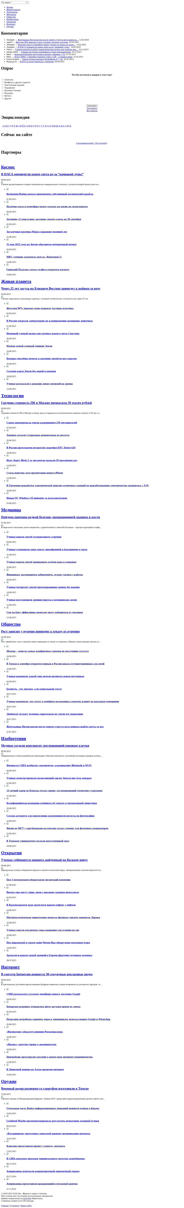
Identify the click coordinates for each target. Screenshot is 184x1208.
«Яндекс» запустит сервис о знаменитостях (31, 1044)
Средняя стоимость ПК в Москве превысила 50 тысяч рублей (46, 402)
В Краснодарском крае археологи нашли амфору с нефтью (41, 904)
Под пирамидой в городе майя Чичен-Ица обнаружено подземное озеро (48, 942)
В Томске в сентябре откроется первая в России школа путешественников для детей (55, 663)
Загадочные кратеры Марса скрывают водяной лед (36, 231)
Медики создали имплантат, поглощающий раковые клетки (45, 745)
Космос (9, 7)
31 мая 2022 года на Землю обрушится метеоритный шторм (41, 244)
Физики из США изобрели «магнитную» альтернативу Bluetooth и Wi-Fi (48, 765)
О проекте (14, 1205)
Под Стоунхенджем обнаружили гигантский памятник (38, 879)
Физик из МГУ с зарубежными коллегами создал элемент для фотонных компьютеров (57, 828)
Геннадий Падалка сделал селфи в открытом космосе (37, 269)
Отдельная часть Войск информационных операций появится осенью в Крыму (52, 1108)
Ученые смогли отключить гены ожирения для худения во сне (42, 930)
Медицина (11, 14)
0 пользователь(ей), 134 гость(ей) (91, 143)
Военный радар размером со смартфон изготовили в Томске (45, 1088)
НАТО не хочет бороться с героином (37, 61)
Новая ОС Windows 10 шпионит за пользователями (36, 498)
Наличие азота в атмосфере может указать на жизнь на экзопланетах (47, 206)
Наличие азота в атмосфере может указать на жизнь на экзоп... (46, 44)
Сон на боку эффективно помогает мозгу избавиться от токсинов (44, 612)
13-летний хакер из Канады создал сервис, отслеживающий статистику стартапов (54, 790)
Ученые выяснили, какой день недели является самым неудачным (45, 676)
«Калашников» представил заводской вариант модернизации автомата (48, 1133)
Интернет (10, 24)
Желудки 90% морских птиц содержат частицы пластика (42, 42)
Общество (11, 17)
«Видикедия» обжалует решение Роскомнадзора (34, 1031)
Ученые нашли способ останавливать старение (33, 536)
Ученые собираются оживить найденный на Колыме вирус (44, 860)
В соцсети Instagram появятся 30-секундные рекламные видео (47, 974)
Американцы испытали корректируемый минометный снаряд (42, 1171)
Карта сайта (26, 1205)
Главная (4, 1205)
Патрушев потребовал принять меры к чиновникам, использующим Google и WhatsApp (58, 1019)
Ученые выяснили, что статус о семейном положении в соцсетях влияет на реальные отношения (62, 701)
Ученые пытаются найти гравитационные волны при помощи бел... (46, 49)
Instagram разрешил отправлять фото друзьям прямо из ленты (43, 1006)
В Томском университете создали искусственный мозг (37, 840)
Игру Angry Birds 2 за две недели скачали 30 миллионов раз (41, 460)
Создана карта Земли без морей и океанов (31, 371)
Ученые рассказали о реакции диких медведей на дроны (39, 383)
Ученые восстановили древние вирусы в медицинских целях (41, 599)
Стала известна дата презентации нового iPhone (34, 472)
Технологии (12, 12)
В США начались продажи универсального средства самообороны (45, 1158)
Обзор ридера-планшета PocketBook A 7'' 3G (42, 59)
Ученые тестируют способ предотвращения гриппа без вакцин (43, 587)
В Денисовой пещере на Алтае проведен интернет (35, 1069)
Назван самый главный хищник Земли (29, 346)
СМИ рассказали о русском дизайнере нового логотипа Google (43, 994)
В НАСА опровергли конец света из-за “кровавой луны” (44, 47)
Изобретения (12, 19)
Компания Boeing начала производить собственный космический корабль (49, 194)
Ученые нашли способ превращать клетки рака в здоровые (41, 562)
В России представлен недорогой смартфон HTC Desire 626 (40, 447)
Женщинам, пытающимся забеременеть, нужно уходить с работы (44, 574)
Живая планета (13, 9)
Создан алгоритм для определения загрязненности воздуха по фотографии (50, 815)
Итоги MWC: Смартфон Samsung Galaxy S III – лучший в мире (43, 57)
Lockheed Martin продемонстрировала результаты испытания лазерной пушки (52, 1120)
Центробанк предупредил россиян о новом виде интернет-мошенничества (49, 1056)
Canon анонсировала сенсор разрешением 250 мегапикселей (41, 422)
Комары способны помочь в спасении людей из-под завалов (41, 358)
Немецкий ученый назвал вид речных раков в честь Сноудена (42, 333)
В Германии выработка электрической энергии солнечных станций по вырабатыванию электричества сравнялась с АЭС (77, 485)
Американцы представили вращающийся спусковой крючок (42, 1183)
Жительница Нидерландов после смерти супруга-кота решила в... (48, 40)
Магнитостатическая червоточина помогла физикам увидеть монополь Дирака (53, 917)
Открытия (11, 22)
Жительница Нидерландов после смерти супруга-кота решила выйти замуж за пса (55, 726)
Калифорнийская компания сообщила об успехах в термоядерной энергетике (51, 803)
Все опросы (92, 111)
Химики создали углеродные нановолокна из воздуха (37, 435)
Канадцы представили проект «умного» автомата (35, 1146)
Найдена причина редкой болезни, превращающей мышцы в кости (50, 517)
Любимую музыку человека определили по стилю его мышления (44, 714)
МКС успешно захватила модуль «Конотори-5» (34, 256)
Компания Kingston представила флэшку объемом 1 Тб (40, 54)
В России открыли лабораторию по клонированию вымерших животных (49, 320)
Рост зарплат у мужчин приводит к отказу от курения (40, 631)
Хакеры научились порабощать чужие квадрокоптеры (46, 52)
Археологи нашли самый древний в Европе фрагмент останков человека (49, 955)
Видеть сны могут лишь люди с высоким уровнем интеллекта (42, 892)
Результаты (92, 108)
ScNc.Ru (27, 1198)
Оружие (10, 26)
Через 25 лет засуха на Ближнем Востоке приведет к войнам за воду (50, 288)
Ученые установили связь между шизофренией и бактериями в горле (46, 549)
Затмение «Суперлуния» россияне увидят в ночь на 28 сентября (43, 219)
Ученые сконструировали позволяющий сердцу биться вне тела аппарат (49, 778)
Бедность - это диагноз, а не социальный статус (34, 688)
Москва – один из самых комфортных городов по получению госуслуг (47, 651)
